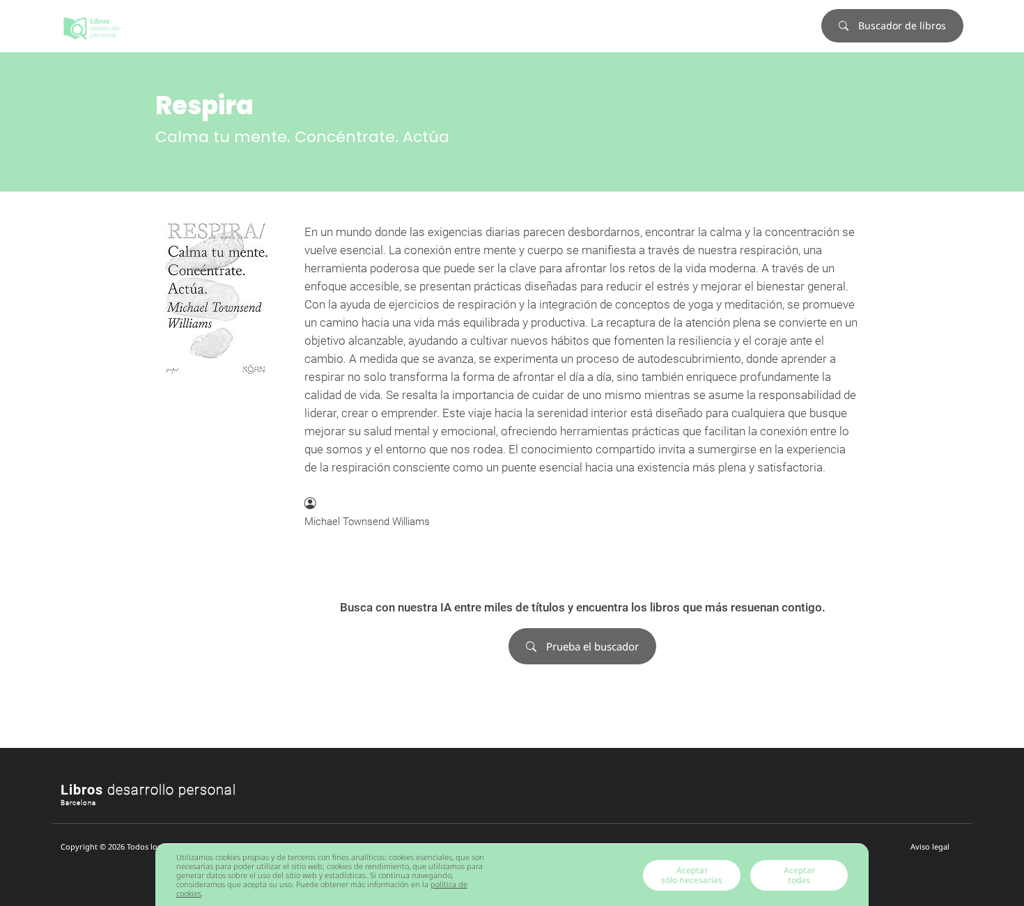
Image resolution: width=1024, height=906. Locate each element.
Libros (148, 790)
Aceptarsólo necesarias (691, 875)
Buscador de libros (900, 25)
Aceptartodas (799, 875)
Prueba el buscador (591, 646)
